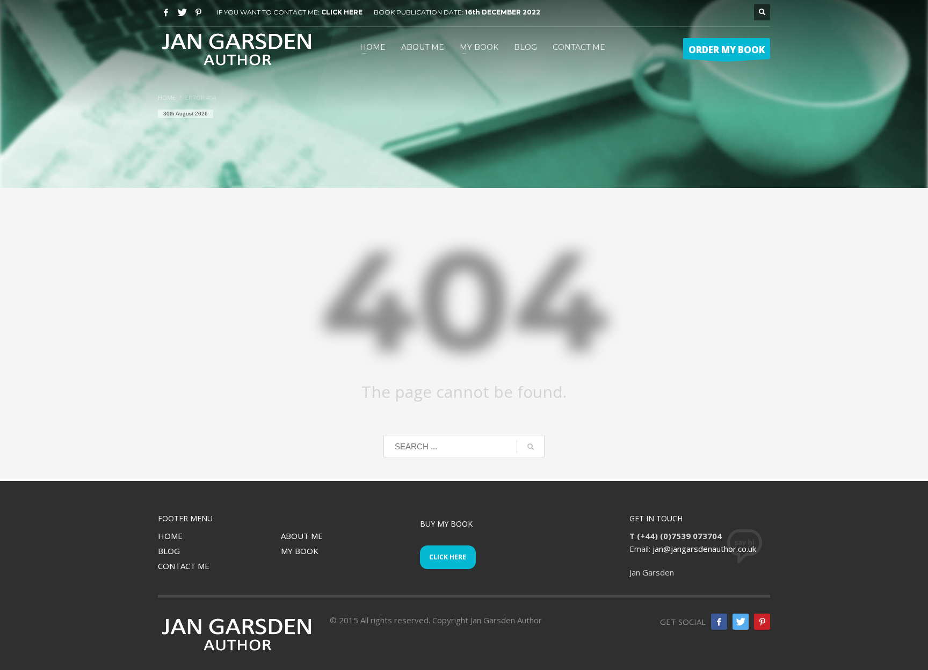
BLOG (169, 550)
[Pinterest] (198, 12)
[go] (531, 446)
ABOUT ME (302, 535)
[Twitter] (182, 12)
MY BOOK (299, 550)
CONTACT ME (183, 565)
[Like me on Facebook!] (719, 622)
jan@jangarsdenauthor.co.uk (704, 548)
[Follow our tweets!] (741, 622)
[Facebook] (166, 12)
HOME (170, 535)
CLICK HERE (342, 12)
